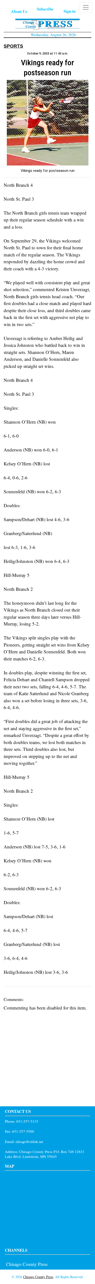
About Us (19, 11)
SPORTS (13, 46)
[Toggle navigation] (86, 7)
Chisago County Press (27, 1264)
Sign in (70, 11)
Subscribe (45, 9)
